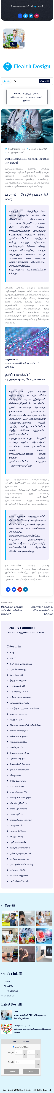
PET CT (13, 658)
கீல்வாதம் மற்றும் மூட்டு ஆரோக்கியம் (25, 725)
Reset (31, 1071)
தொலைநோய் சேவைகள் (20, 764)
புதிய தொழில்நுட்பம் (18, 803)
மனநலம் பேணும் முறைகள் (21, 820)
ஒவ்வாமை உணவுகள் (18, 714)
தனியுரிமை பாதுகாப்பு (19, 736)
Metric (26, 1047)
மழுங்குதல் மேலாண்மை (20, 848)
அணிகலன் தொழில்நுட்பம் (21, 664)
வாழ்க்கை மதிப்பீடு (18, 870)
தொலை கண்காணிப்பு (19, 753)
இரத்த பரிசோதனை (18, 680)
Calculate (11, 1071)
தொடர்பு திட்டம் (16, 747)
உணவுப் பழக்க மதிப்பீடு (19, 703)
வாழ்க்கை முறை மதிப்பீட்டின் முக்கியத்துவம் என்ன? (32, 1030)
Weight (11, 1062)
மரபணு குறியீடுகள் (30, 93)
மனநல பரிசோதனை (18, 809)
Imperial (18, 1047)
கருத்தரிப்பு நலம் (16, 719)
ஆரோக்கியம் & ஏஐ (18, 669)
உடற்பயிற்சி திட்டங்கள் (19, 691)
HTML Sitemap (11, 991)
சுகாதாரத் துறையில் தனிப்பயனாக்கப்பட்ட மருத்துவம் (22, 365)
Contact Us (9, 996)
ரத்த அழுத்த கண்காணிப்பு (21, 864)
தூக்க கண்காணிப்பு (18, 742)
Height (11, 1052)
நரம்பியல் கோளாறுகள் (19, 769)
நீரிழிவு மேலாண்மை (18, 781)
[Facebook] (20, 15)
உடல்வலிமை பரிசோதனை (20, 697)
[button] (44, 81)
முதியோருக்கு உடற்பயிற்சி (20, 853)
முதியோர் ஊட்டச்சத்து (19, 859)
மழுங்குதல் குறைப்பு (18, 842)
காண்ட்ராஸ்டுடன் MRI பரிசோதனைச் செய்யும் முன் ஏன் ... (30, 1017)
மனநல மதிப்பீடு (16, 814)
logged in (23, 632)
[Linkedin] (31, 15)
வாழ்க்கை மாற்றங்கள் (19, 875)
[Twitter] (25, 15)
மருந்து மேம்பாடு (16, 836)
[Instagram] (36, 15)
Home (17, 93)
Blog (13, 44)
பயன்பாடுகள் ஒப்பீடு (18, 792)
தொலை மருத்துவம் (18, 758)
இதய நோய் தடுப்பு (17, 675)
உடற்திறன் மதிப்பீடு (17, 686)
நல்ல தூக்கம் (15, 775)
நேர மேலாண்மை (17, 786)
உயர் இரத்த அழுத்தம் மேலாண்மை (24, 708)
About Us (8, 986)
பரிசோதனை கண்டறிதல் (20, 797)
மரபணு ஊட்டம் (16, 825)
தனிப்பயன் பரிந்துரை (19, 730)
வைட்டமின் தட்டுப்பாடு (19, 881)
